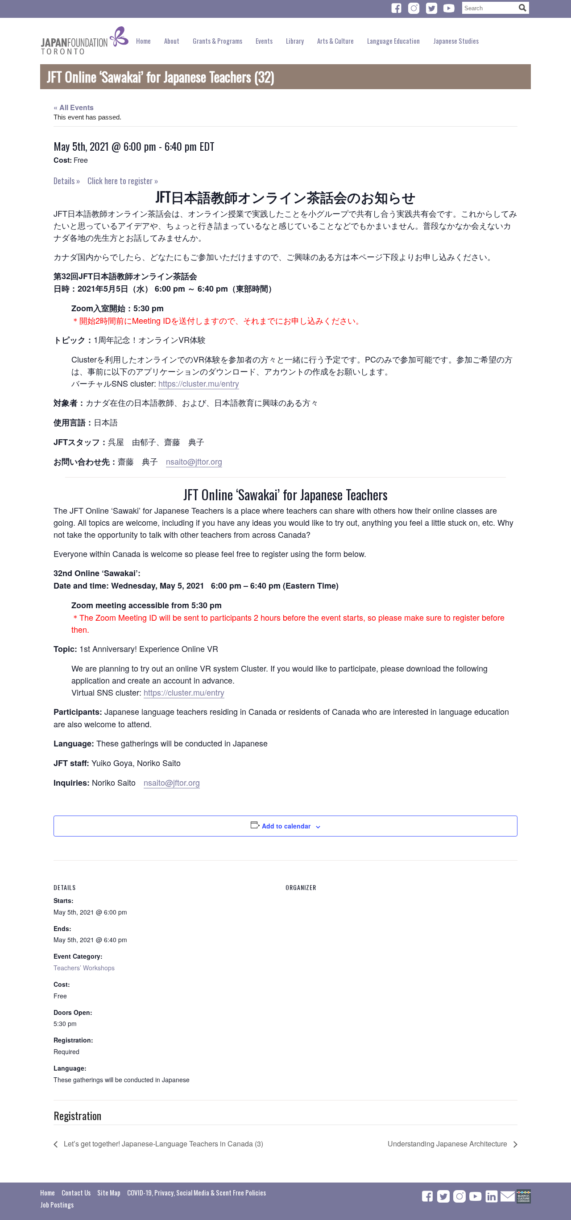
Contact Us (76, 1192)
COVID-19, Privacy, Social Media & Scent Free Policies (196, 1192)
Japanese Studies (456, 40)
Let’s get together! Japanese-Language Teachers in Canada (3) (162, 1143)
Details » (67, 180)
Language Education (393, 40)
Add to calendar (286, 825)
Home (143, 40)
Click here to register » (122, 180)
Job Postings (57, 1204)
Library (295, 40)
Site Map (108, 1192)
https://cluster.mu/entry (198, 383)
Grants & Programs (217, 40)
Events (264, 40)
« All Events (74, 107)
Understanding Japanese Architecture (448, 1143)
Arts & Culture (335, 40)
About (171, 40)
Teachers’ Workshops (84, 967)
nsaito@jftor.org (194, 461)
